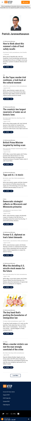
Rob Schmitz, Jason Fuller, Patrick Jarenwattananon (14, 178)
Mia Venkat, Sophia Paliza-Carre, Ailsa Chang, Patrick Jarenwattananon (14, 118)
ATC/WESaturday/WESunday (9, 41)
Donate (26, 2)
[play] (2, 419)
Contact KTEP (6, 401)
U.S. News (5, 341)
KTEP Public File (6, 398)
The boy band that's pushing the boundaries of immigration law (15, 315)
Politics (4, 199)
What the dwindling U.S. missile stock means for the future (14, 268)
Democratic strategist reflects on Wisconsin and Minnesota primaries (14, 204)
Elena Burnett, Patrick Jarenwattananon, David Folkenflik (15, 52)
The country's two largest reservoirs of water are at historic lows (14, 112)
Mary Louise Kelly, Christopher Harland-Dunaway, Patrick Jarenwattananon (14, 149)
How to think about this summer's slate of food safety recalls (13, 46)
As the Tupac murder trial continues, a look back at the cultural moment (14, 80)
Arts (4, 75)
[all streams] (29, 419)
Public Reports (6, 404)
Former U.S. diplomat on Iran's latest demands (14, 236)
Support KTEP (6, 395)
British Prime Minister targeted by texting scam (14, 144)
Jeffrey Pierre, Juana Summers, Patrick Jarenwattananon (15, 86)
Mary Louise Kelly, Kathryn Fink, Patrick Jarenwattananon (15, 274)
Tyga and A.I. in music (13, 174)
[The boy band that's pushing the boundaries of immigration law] (14, 300)
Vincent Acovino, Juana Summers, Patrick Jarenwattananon (15, 240)
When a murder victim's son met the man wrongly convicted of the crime (15, 347)
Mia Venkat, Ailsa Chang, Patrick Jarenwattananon (13, 353)
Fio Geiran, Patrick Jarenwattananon (10, 321)
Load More (15, 375)
